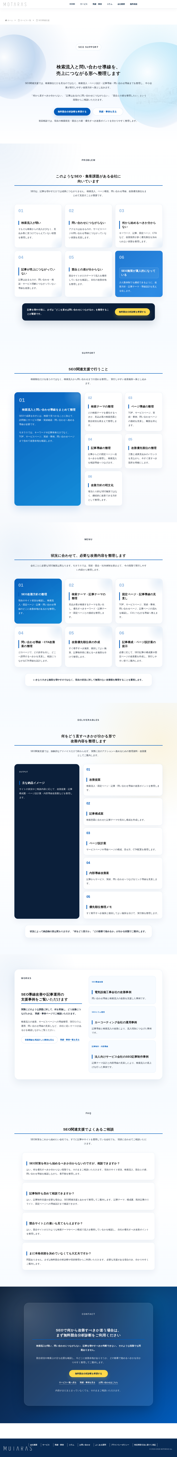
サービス (46, 1445)
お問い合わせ (84, 1445)
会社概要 (33, 1445)
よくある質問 (100, 1445)
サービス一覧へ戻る (67, 1382)
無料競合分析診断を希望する (72, 111)
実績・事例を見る (108, 111)
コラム (71, 1445)
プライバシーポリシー (120, 1445)
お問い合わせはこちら (108, 1382)
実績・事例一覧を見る (70, 1040)
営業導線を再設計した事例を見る (39, 1040)
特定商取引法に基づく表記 (145, 1445)
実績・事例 (59, 1445)
